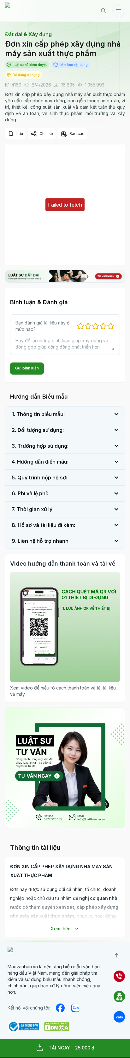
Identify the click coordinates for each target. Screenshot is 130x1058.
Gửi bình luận (27, 368)
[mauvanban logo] (32, 11)
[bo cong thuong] (23, 1027)
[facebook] (60, 1008)
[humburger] (118, 10)
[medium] (75, 1008)
